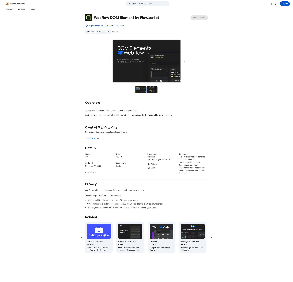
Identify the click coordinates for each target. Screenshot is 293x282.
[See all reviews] (92, 138)
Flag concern (90, 172)
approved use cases (132, 200)
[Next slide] (184, 61)
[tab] (9, 9)
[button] (276, 3)
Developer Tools (103, 32)
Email (153, 168)
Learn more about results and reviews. (112, 132)
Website (154, 164)
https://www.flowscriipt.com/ (101, 25)
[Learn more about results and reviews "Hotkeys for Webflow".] (186, 244)
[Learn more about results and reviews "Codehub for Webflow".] (124, 244)
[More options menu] (271, 3)
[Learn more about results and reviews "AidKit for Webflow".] (93, 244)
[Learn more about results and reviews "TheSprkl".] (155, 244)
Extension (90, 32)
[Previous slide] (109, 61)
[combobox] (150, 3)
